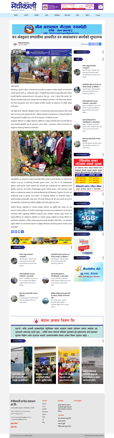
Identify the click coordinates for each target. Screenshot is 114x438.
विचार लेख (67, 15)
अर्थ (43, 420)
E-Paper (98, 15)
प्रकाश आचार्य (61, 421)
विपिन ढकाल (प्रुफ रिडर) (64, 426)
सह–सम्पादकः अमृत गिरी (64, 418)
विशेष (77, 15)
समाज (46, 15)
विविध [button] (87, 15)
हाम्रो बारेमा (14, 423)
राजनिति (36, 15)
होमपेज (16, 15)
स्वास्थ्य (44, 414)
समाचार (26, 15)
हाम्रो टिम (14, 427)
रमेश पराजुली (61, 424)
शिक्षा (43, 422)
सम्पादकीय (57, 15)
